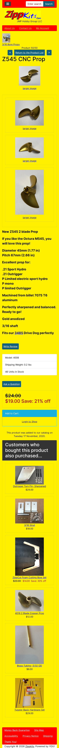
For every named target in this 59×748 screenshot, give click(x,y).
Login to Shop (29, 421)
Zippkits (29, 746)
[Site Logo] (29, 15)
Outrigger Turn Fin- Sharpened (29, 486)
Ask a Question (11, 384)
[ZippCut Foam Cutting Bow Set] (29, 556)
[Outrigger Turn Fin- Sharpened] (29, 474)
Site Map (39, 730)
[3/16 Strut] (29, 510)
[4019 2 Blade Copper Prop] (29, 600)
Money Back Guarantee (17, 730)
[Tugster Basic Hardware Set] (29, 692)
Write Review (10, 346)
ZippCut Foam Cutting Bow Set (29, 577)
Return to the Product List (29, 52)
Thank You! (10, 741)
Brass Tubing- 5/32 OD (29, 665)
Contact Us (25, 28)
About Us (9, 28)
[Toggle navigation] (8, 4)
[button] (54, 734)
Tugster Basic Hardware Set (29, 709)
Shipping (48, 735)
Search (49, 3)
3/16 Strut (29, 525)
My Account (42, 28)
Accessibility (11, 735)
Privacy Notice (31, 735)
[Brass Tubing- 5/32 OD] (29, 644)
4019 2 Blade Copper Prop (29, 613)
